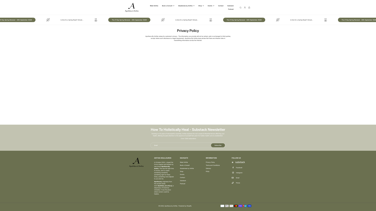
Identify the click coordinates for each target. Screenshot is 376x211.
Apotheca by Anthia (170, 206)
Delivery (208, 168)
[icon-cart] (249, 7)
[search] (240, 7)
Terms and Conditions (213, 165)
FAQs (207, 171)
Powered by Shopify (185, 206)
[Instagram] (234, 172)
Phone (238, 183)
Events (182, 174)
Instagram (239, 172)
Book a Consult (185, 165)
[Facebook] (234, 167)
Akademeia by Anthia (187, 168)
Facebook (239, 167)
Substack (183, 180)
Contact (182, 177)
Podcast (182, 183)
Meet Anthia (184, 162)
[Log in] (245, 7)
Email (156, 145)
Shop (181, 171)
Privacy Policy (210, 162)
